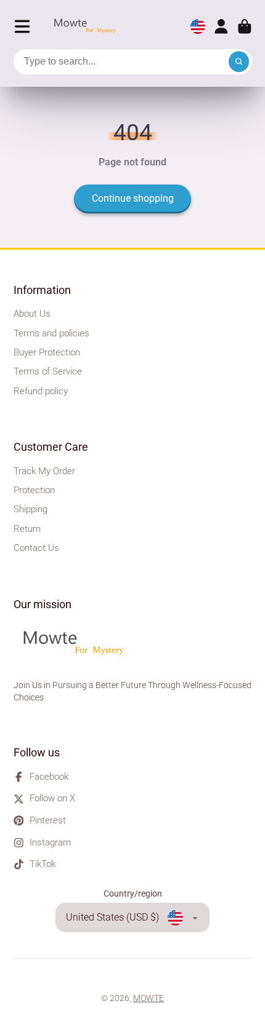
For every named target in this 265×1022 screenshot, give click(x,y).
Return (27, 528)
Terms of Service (48, 371)
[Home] (88, 27)
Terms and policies (51, 333)
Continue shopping (133, 198)
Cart (244, 26)
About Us (32, 313)
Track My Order (44, 471)
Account (221, 26)
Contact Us (36, 547)
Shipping (30, 509)
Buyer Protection (47, 352)
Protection (34, 490)
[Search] (239, 62)
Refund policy (41, 391)
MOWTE (148, 998)
